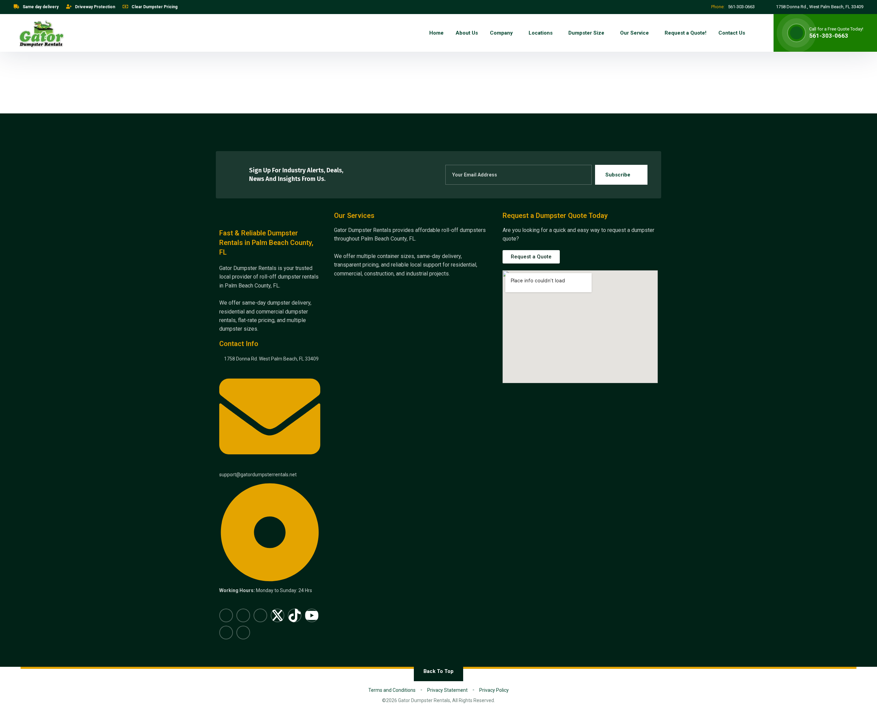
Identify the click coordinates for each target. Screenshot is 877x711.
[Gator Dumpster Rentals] (41, 33)
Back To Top (438, 671)
